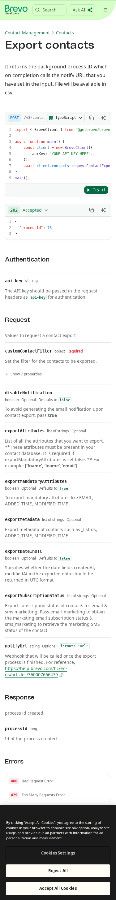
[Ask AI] (103, 118)
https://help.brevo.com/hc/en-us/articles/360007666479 (36, 671)
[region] (58, 852)
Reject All (58, 870)
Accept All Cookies (57, 888)
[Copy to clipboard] (91, 117)
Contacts (65, 33)
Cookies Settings (58, 853)
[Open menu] (105, 9)
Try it (99, 190)
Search (49, 10)
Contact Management (27, 33)
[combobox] (29, 210)
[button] (58, 781)
